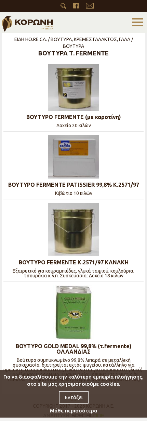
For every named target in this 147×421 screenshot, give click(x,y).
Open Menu (137, 22)
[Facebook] (76, 6)
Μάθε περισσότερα (73, 410)
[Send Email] (90, 6)
